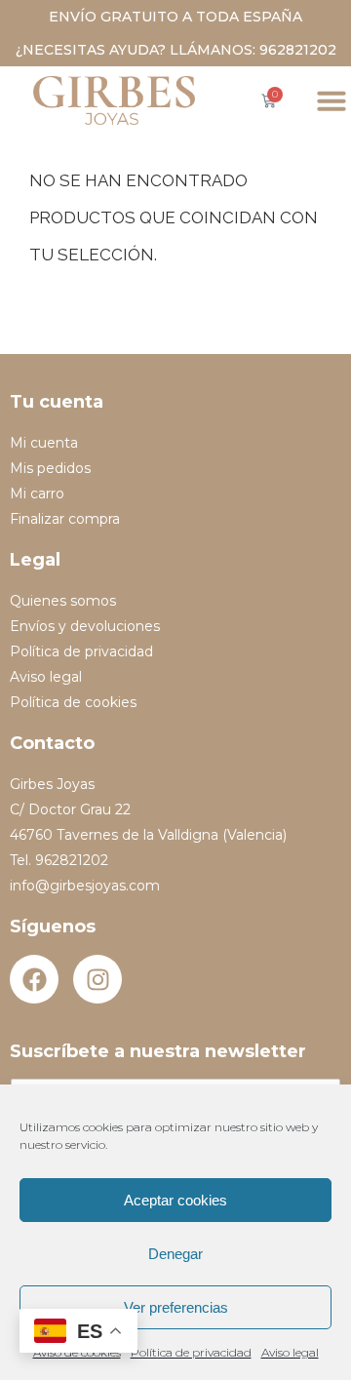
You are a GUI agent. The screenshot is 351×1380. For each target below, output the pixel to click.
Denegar (175, 1253)
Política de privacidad (191, 1352)
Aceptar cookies (175, 1200)
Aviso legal (290, 1352)
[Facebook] (34, 979)
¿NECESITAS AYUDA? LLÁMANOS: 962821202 (176, 50)
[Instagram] (97, 979)
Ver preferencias (176, 1307)
